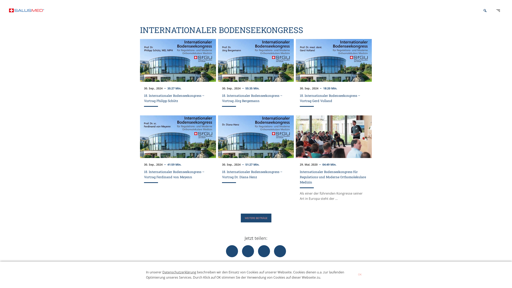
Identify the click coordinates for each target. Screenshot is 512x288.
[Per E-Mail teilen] (280, 251)
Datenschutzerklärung (179, 272)
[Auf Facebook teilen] (232, 251)
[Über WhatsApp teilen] (264, 251)
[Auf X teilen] (248, 251)
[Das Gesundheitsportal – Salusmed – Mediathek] (26, 10)
